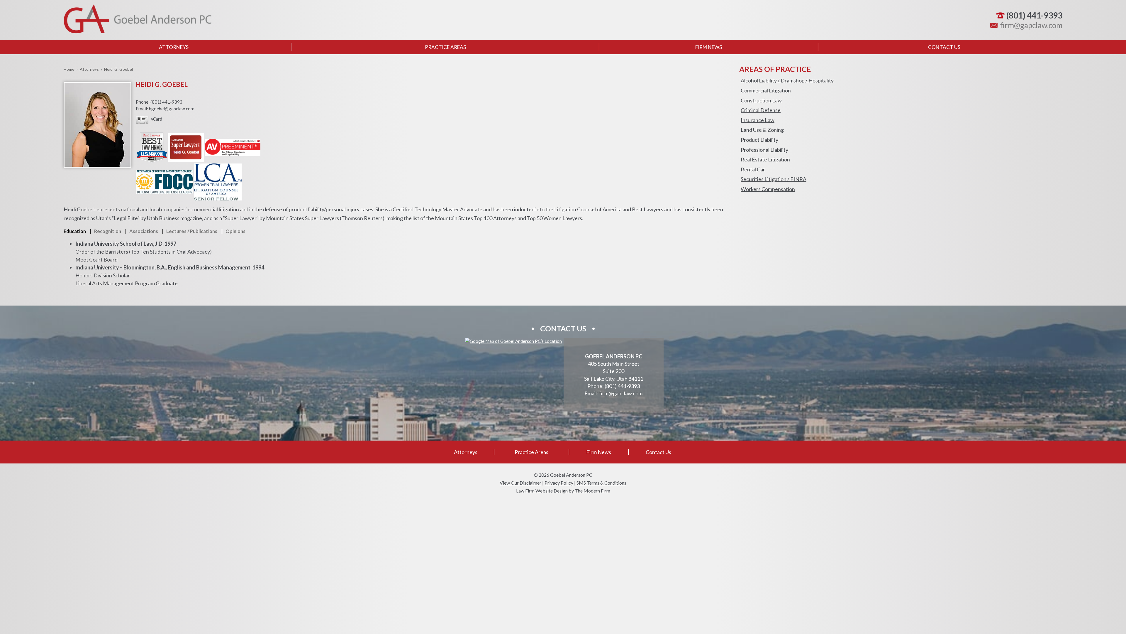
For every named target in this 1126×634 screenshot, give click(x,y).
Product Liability (759, 139)
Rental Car (753, 169)
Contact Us (944, 47)
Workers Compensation (768, 189)
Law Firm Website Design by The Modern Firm (563, 490)
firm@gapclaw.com (1031, 25)
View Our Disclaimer (520, 482)
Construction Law (761, 100)
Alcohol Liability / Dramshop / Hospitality (787, 80)
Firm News (708, 47)
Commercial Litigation (766, 90)
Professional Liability (764, 149)
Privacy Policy (559, 482)
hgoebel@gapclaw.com (171, 108)
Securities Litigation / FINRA (773, 179)
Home (69, 69)
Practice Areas (445, 47)
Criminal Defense (761, 110)
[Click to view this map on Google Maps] (513, 341)
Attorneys (174, 47)
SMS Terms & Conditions (601, 482)
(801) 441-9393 (1034, 15)
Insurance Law (757, 120)
